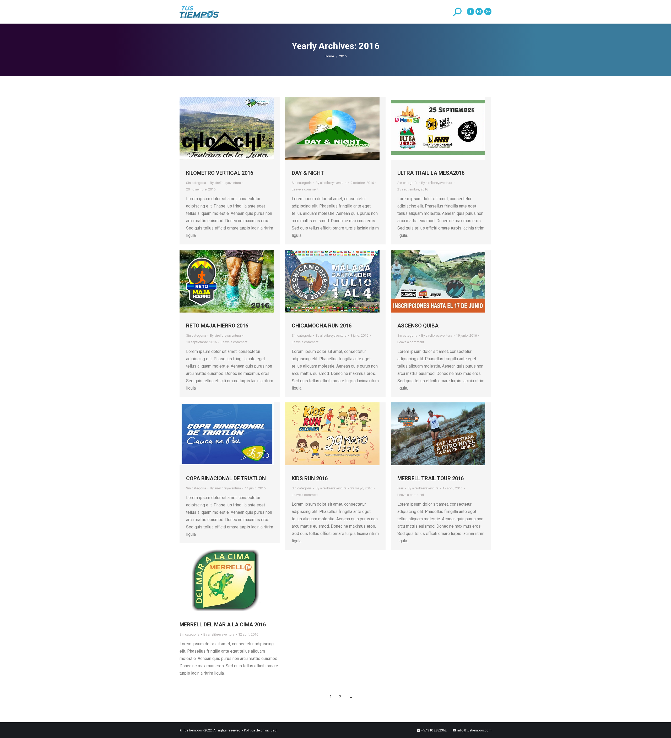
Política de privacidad (260, 730)
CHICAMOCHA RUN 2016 (321, 325)
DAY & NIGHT (308, 173)
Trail (400, 488)
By (225, 183)
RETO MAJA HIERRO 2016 (217, 325)
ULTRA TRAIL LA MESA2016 (430, 173)
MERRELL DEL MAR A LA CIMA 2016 (223, 624)
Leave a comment (305, 189)
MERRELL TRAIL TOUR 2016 (430, 478)
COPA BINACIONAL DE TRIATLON (226, 478)
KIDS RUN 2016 (310, 478)
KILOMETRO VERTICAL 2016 (219, 173)
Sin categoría (196, 183)
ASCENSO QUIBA (418, 325)
